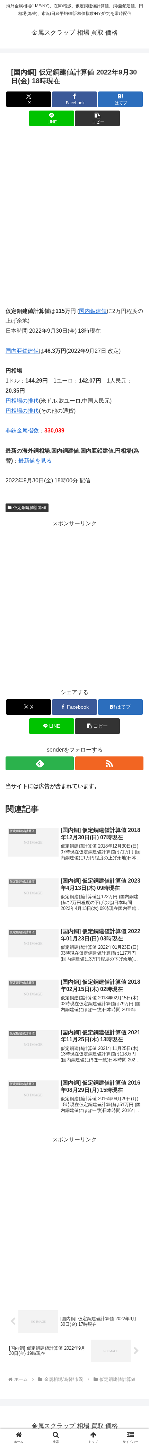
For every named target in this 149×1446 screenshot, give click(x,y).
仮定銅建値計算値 (29, 507)
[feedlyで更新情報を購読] (40, 763)
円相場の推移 (22, 401)
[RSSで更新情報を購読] (109, 763)
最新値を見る (35, 461)
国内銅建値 (93, 311)
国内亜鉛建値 (22, 351)
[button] (97, 118)
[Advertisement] (74, 211)
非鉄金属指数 (22, 430)
